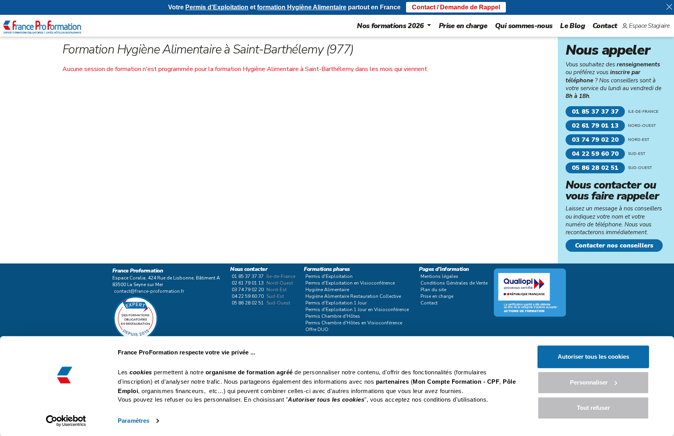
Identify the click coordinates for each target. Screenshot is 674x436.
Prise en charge (463, 25)
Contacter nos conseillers (614, 245)
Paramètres (133, 420)
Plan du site (433, 290)
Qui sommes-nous (523, 25)
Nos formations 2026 (390, 25)
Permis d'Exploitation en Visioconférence (350, 283)
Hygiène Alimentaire (327, 290)
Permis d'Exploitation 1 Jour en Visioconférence (357, 309)
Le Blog (572, 25)
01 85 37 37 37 (595, 111)
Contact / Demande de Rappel (456, 7)
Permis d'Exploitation (329, 276)
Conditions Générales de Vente (454, 283)
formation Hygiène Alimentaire (301, 7)
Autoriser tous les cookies (593, 356)
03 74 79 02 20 (595, 139)
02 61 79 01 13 (595, 125)
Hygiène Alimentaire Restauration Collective (353, 296)
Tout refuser (593, 407)
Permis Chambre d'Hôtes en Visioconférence (353, 323)
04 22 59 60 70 (595, 153)
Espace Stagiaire (649, 25)
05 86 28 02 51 (595, 168)
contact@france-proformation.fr (149, 291)
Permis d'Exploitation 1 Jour (336, 303)
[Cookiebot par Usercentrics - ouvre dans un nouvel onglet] (66, 421)
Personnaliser (589, 382)
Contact (604, 25)
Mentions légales (439, 276)
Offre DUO (316, 329)
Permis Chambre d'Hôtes (332, 316)
